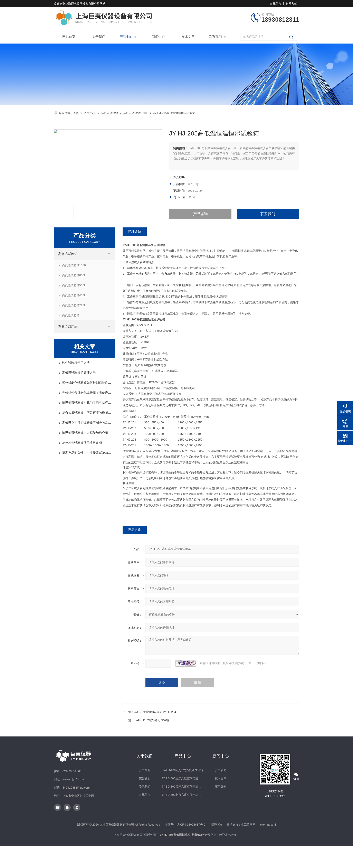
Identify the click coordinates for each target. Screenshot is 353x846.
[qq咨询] (67, 807)
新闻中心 (158, 36)
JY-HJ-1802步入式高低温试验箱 (182, 770)
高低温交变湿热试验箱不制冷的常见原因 (86, 422)
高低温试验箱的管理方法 (79, 372)
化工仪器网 (248, 824)
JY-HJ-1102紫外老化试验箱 (151, 720)
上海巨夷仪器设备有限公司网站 (85, 3)
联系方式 (291, 3)
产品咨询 (200, 214)
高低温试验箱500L (74, 285)
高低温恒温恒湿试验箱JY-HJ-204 (155, 712)
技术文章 (188, 36)
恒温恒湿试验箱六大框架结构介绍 (85, 432)
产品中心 (126, 36)
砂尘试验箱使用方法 (76, 362)
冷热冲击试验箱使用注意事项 (82, 442)
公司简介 (144, 770)
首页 (76, 113)
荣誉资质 (144, 778)
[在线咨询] (57, 807)
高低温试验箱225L (74, 305)
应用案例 (220, 786)
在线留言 (275, 3)
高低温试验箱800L (74, 275)
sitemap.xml (268, 824)
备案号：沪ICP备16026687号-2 (185, 824)
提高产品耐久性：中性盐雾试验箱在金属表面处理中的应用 (86, 452)
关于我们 (98, 36)
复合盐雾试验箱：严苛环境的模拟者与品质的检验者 (86, 412)
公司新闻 (220, 770)
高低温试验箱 (109, 113)
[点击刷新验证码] (185, 663)
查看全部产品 (68, 326)
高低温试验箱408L (74, 295)
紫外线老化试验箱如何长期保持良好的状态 (86, 382)
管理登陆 (216, 824)
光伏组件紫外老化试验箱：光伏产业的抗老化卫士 (86, 392)
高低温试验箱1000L (135, 113)
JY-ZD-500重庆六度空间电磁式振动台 (182, 778)
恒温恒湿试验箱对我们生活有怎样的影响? (86, 402)
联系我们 (215, 36)
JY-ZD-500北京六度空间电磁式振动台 (182, 794)
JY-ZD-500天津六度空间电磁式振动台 (182, 786)
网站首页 (68, 36)
